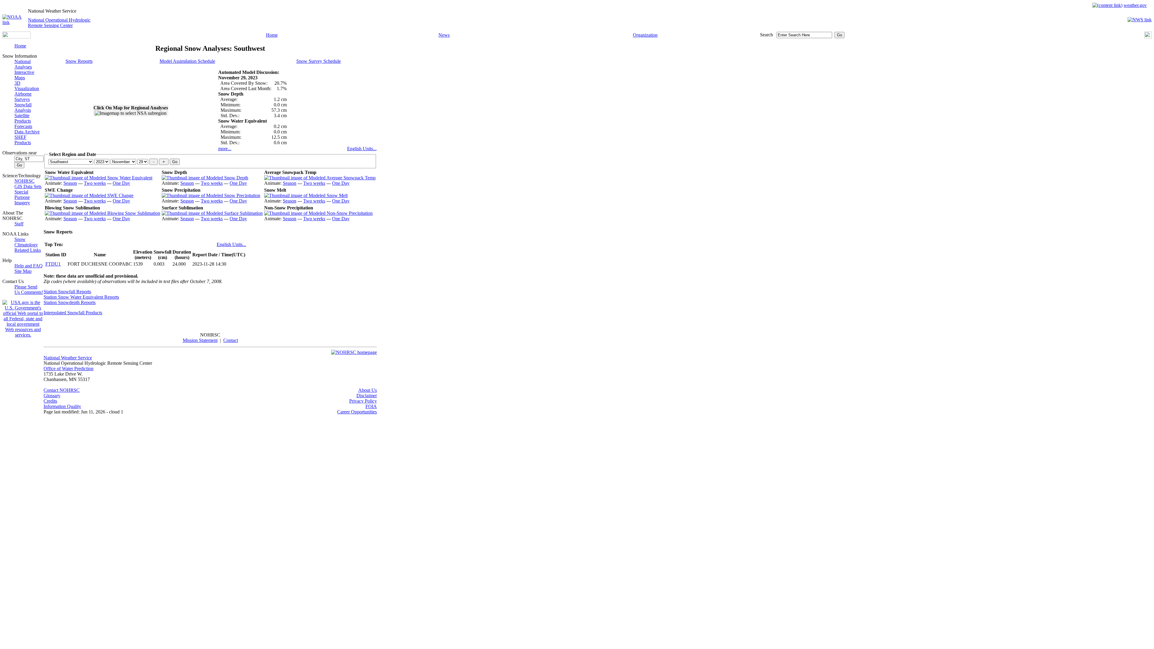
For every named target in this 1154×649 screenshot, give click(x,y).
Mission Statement (200, 340)
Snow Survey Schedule (318, 61)
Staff (18, 223)
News (444, 35)
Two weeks (95, 183)
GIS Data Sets (27, 186)
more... (224, 148)
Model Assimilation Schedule (187, 61)
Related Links (27, 250)
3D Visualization (26, 86)
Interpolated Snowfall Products (73, 312)
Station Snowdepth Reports (70, 302)
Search (766, 34)
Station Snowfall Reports (67, 291)
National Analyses (23, 64)
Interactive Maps (24, 75)
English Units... (362, 148)
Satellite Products (22, 118)
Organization (645, 35)
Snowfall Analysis (23, 107)
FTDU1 (53, 264)
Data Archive (27, 131)
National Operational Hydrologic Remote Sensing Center (59, 22)
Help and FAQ (28, 265)
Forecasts (23, 126)
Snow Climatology (26, 242)
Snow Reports (79, 61)
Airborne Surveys (23, 96)
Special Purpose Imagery (22, 197)
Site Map (23, 271)
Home (272, 35)
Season (70, 183)
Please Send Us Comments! (28, 289)
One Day (121, 183)
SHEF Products (22, 140)
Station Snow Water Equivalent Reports (81, 297)
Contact (230, 340)
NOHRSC (24, 181)
